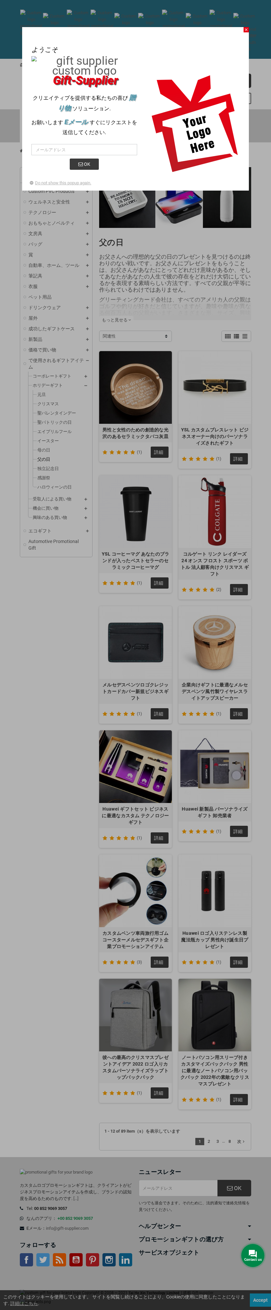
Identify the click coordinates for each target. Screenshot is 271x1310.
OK (86, 164)
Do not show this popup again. (63, 182)
